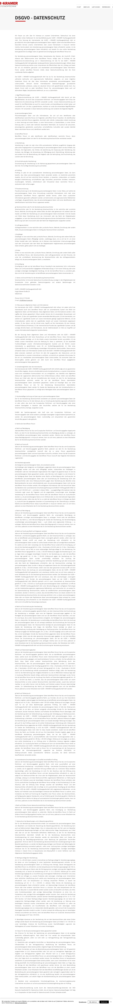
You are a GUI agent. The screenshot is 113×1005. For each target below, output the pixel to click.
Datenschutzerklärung (21, 1003)
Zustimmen (104, 1002)
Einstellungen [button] (82, 1002)
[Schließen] (111, 1002)
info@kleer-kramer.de (25, 300)
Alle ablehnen (93, 1002)
